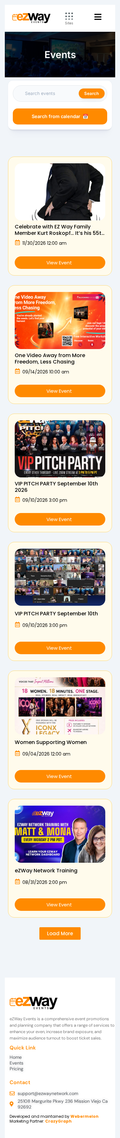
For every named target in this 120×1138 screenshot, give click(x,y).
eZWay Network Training (46, 870)
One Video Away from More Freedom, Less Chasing (50, 358)
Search (91, 93)
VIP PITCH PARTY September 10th (56, 613)
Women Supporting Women (51, 742)
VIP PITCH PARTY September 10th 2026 (56, 487)
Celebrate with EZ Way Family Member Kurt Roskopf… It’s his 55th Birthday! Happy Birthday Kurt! (60, 233)
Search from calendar (56, 116)
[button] (60, 933)
